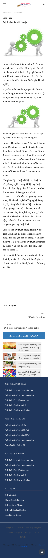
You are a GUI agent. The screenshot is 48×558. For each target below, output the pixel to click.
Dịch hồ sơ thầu (11, 495)
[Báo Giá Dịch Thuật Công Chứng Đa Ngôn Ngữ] (9, 372)
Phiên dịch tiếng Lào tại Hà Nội (17, 430)
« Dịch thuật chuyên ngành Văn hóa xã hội (21, 328)
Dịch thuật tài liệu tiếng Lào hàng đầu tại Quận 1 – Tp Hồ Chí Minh (29, 347)
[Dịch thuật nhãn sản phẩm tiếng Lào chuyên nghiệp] (9, 356)
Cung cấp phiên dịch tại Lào (15, 445)
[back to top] (42, 552)
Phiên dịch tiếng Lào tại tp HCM (17, 435)
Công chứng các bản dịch (14, 500)
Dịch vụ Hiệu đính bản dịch (15, 510)
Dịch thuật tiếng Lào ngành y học (17, 410)
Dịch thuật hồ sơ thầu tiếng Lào (17, 400)
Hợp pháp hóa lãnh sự (13, 515)
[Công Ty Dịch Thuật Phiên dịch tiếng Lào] (24, 4)
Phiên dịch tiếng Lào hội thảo (16, 425)
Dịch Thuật (18, 12)
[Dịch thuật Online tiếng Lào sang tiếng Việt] (9, 364)
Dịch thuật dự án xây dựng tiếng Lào (19, 390)
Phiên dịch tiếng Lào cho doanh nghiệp (19, 395)
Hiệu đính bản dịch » (36, 317)
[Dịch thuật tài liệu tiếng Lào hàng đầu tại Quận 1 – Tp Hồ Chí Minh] (9, 345)
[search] (43, 4)
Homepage (7, 12)
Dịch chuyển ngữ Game (14, 505)
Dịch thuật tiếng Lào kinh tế (15, 405)
